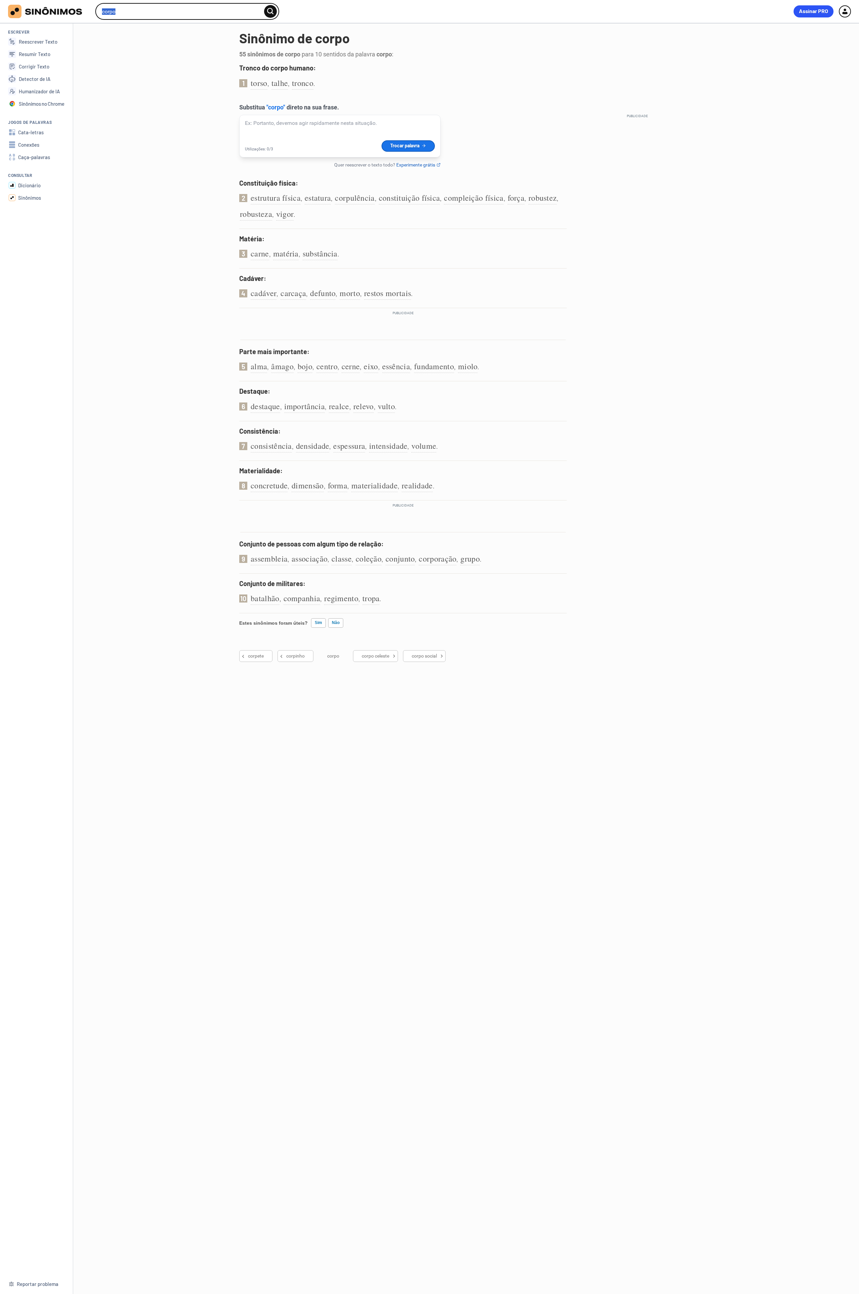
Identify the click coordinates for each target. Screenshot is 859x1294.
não (336, 622)
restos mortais (387, 293)
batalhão (265, 598)
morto (350, 293)
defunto (323, 293)
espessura (349, 445)
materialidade (374, 485)
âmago (282, 366)
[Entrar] (845, 11)
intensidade (388, 445)
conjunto (400, 558)
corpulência (354, 197)
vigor (285, 213)
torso (259, 83)
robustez (542, 197)
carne (260, 253)
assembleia (269, 558)
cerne (351, 366)
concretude (269, 485)
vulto (386, 406)
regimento (341, 598)
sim (318, 622)
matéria (286, 253)
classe (342, 558)
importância (304, 406)
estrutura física (276, 197)
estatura (318, 197)
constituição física (409, 197)
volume (423, 445)
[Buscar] (270, 11)
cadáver (263, 293)
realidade (417, 485)
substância (320, 253)
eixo (371, 366)
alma (259, 366)
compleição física (473, 197)
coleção (369, 558)
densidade (313, 445)
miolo (468, 366)
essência (396, 366)
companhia (302, 598)
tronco (302, 83)
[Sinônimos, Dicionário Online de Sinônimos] (49, 11)
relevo (363, 406)
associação (309, 558)
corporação (437, 558)
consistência (271, 445)
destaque (265, 406)
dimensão (307, 485)
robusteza (256, 213)
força (516, 197)
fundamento (434, 366)
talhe (279, 83)
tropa (371, 598)
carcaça (293, 293)
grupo (470, 558)
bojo (305, 366)
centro (327, 366)
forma (338, 485)
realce (339, 406)
